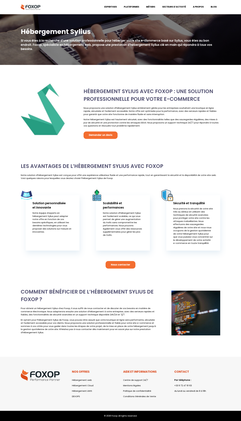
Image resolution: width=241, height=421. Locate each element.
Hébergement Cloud (82, 385)
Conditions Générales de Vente (139, 396)
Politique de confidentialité (137, 390)
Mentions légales (132, 385)
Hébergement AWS (82, 390)
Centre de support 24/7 (135, 380)
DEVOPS (76, 396)
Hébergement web (82, 380)
